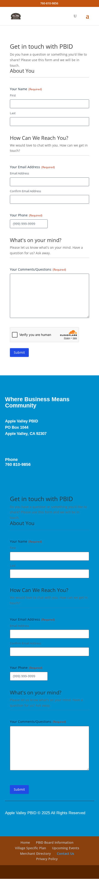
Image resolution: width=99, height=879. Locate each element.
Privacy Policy (47, 859)
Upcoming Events (65, 848)
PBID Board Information (54, 842)
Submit (19, 352)
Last (13, 113)
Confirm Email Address (25, 191)
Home (25, 842)
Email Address (19, 173)
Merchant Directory (35, 853)
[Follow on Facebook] (6, 444)
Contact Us (65, 853)
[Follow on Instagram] (15, 444)
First (13, 95)
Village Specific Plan (30, 848)
